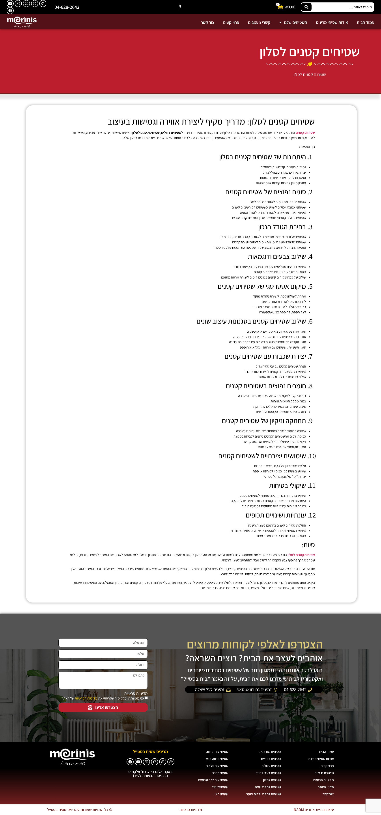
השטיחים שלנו (295, 22)
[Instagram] (18, 3)
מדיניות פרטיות (136, 693)
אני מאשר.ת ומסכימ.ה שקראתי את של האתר (103, 698)
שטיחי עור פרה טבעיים (213, 780)
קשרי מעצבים (259, 22)
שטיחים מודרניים (269, 751)
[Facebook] (10, 10)
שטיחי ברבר (220, 773)
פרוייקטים (231, 22)
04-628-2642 (66, 7)
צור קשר (207, 22)
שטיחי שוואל (220, 787)
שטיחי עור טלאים (217, 766)
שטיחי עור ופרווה (217, 751)
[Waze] (26, 3)
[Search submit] (306, 7)
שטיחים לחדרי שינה (268, 787)
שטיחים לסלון (272, 780)
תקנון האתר (326, 787)
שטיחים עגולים (271, 766)
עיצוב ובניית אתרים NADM (314, 809)
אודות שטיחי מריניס (332, 22)
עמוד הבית (365, 22)
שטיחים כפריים (271, 758)
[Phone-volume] (42, 3)
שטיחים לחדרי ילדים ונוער (263, 794)
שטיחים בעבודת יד (268, 773)
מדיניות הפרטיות (86, 698)
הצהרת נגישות (324, 773)
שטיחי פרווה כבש (216, 758)
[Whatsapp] (34, 3)
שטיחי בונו (221, 794)
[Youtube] (10, 3)
